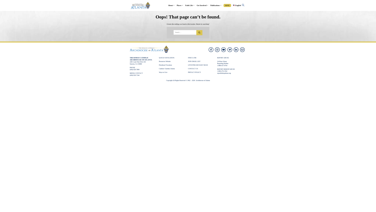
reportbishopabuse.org (224, 73)
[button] (243, 5)
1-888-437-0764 (222, 65)
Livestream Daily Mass (198, 65)
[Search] (199, 32)
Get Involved (202, 5)
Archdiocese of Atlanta (202, 80)
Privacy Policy (194, 72)
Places (179, 5)
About (170, 5)
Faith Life (189, 5)
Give (227, 5)
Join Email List (194, 61)
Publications (215, 5)
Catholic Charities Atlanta (167, 68)
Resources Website (165, 61)
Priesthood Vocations (165, 65)
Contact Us (193, 68)
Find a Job (192, 58)
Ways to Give (163, 72)
